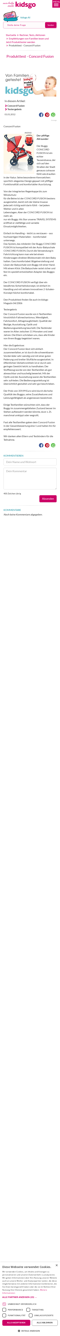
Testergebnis (14, 109)
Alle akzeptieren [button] (16, 1322)
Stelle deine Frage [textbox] (16, 25)
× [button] (56, 1265)
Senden (51, 25)
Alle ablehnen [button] (45, 1322)
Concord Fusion (16, 105)
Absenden (48, 498)
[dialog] (30, 1299)
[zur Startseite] (23, 9)
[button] (56, 4)
